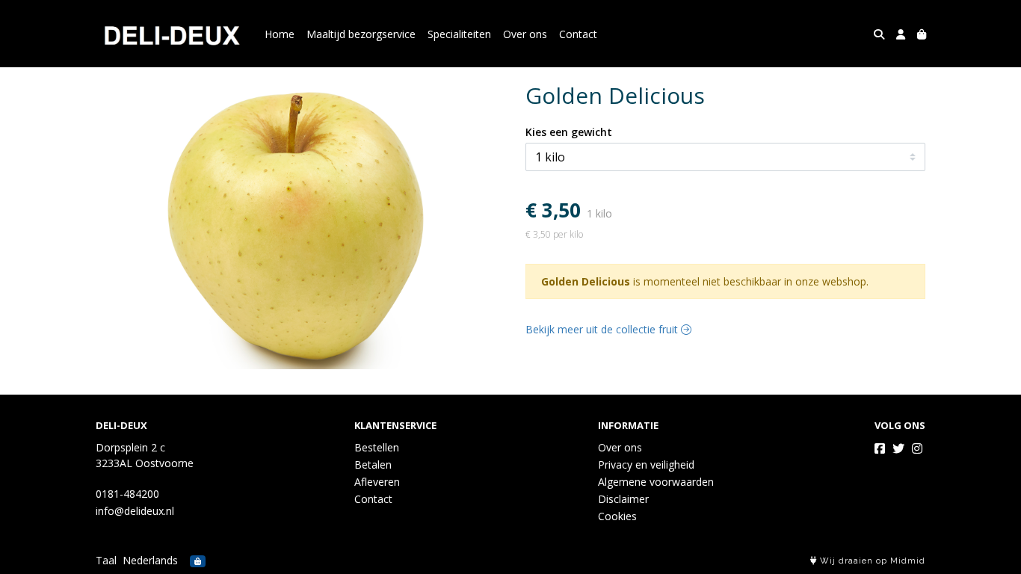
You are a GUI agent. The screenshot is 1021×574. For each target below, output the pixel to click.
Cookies (617, 516)
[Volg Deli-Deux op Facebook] (880, 448)
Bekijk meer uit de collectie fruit (603, 329)
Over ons (525, 34)
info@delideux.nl (135, 511)
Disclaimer (623, 499)
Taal (106, 560)
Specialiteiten (459, 34)
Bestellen (376, 447)
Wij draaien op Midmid (871, 561)
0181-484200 (127, 494)
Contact (578, 34)
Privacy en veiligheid (646, 464)
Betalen (373, 464)
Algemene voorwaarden (656, 482)
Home (279, 34)
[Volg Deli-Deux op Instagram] (917, 448)
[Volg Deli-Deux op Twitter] (898, 448)
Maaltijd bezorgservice (361, 34)
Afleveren (377, 482)
